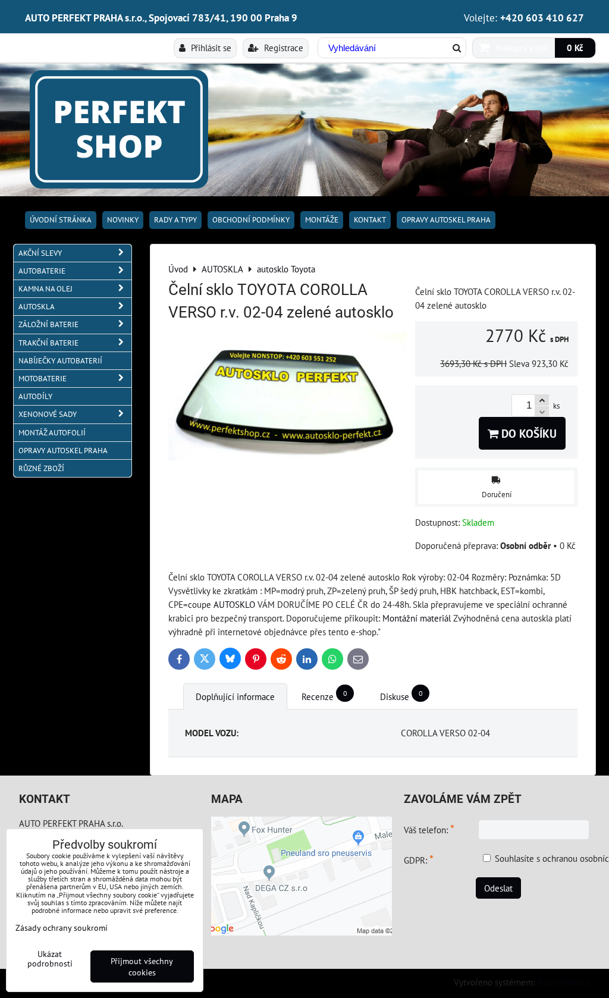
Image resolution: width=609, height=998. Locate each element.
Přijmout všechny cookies (142, 966)
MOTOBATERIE (42, 379)
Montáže (321, 220)
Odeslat (498, 888)
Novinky (123, 220)
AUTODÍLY (35, 396)
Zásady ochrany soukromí (61, 927)
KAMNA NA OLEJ (45, 289)
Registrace (282, 48)
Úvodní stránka (61, 220)
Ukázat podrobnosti (50, 958)
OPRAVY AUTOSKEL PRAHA (446, 220)
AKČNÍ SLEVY (40, 253)
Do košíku (527, 433)
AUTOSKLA (36, 307)
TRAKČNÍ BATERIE (48, 343)
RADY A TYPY (175, 220)
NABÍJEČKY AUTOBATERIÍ (60, 361)
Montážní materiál (416, 618)
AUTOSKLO (234, 604)
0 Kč (575, 48)
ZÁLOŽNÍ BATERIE (48, 324)
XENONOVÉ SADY (47, 414)
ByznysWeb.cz (563, 982)
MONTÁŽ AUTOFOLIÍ (52, 433)
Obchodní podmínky (251, 220)
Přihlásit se (210, 48)
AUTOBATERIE (41, 271)
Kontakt (370, 220)
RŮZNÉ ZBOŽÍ (41, 468)
